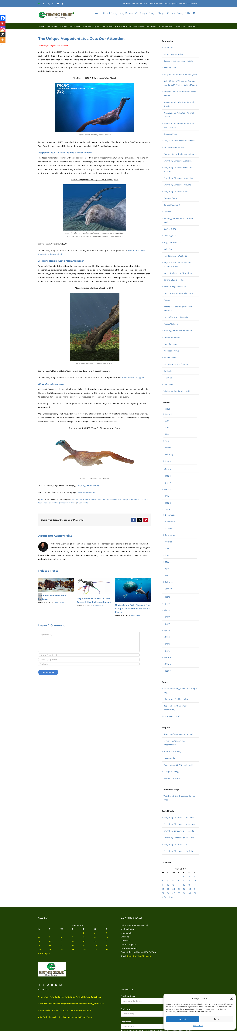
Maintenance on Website (175, 256)
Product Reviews (171, 351)
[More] (2, 40)
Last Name (126, 1021)
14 (179, 885)
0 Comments (82, 503)
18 (163, 889)
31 (195, 893)
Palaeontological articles (174, 286)
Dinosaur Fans (78, 499)
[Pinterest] (2, 23)
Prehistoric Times (171, 337)
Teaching (167, 378)
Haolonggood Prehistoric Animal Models (178, 220)
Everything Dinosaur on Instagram (179, 824)
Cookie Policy (198, 1026)
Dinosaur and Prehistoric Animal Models (178, 115)
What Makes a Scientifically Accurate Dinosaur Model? (65, 1010)
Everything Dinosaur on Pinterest (178, 837)
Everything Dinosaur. (86, 492)
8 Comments (97, 615)
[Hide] (1, 45)
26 (168, 893)
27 (173, 893)
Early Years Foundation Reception (179, 140)
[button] (231, 998)
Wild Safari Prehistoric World (176, 391)
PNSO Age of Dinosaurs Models (177, 330)
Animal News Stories (173, 54)
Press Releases (170, 344)
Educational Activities (173, 147)
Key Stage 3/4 (169, 235)
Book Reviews (169, 67)
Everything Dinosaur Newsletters (178, 178)
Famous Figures (170, 198)
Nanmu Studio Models (173, 280)
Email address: (128, 996)
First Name (126, 1009)
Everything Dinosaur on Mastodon (179, 831)
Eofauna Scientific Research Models (180, 154)
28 (179, 893)
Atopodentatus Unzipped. (132, 377)
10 (195, 881)
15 (184, 885)
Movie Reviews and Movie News (178, 273)
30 (189, 893)
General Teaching (171, 205)
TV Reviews (168, 384)
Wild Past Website (171, 778)
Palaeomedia (169, 758)
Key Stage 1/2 (169, 229)
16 (189, 885)
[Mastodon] (56, 985)
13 (173, 885)
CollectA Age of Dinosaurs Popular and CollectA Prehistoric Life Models (180, 83)
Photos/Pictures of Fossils (175, 317)
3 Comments (136, 601)
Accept (182, 1019)
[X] (2, 34)
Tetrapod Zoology (171, 771)
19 (168, 889)
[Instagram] (2, 29)
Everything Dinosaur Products (130, 499)
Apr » (171, 897)
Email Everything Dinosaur (139, 956)
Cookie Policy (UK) (171, 716)
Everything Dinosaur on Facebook (179, 817)
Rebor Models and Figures (175, 364)
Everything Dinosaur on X (175, 844)
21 (179, 889)
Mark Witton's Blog (172, 751)
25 (163, 893)
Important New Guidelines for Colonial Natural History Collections (70, 997)
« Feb (164, 897)
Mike (43, 499)
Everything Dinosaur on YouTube (178, 851)
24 (195, 889)
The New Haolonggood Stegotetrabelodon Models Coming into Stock (72, 1003)
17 (194, 885)
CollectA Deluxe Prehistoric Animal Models (179, 93)
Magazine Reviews (172, 242)
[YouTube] (52, 985)
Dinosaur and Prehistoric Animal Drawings (178, 104)
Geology (167, 211)
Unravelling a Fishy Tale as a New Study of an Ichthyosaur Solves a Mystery (94, 608)
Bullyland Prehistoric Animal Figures (180, 74)
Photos (166, 300)
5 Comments (59, 605)
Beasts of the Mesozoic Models (178, 61)
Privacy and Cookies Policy (175, 699)
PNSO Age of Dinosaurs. (88, 485)
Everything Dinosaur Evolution (177, 161)
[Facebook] (2, 18)
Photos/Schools (170, 324)
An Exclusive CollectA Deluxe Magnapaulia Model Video (66, 1017)
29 (184, 893)
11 (162, 885)
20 (173, 889)
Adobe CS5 (168, 47)
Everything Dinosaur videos (176, 191)
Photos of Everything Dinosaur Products (59, 503)
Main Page (168, 249)
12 (168, 885)
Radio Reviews (170, 357)
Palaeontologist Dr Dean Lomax (178, 765)
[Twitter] (44, 985)
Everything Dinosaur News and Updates (101, 499)
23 (189, 889)
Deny (216, 1019)
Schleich (167, 371)
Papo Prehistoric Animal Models (178, 293)
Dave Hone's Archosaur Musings (178, 734)
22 (184, 889)
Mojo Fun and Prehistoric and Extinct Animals (177, 264)
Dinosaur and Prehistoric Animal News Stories (178, 125)
